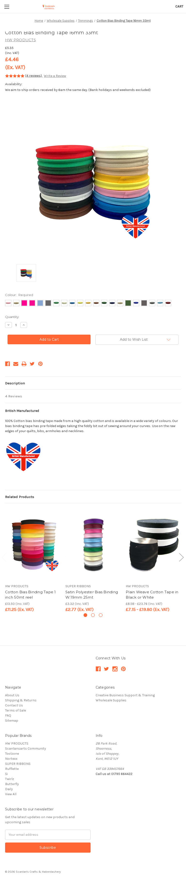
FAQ (8, 715)
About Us (12, 695)
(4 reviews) (34, 76)
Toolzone (12, 754)
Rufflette (12, 769)
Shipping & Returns (21, 700)
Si (6, 774)
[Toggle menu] (6, 6)
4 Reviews (13, 396)
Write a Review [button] (55, 76)
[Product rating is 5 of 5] (14, 76)
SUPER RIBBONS (18, 764)
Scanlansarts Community (25, 748)
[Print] (24, 363)
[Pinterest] (40, 363)
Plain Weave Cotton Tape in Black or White (152, 595)
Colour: (19, 295)
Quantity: (12, 317)
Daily (9, 789)
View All (10, 794)
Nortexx (11, 759)
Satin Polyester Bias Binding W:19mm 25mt (91, 595)
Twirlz (9, 779)
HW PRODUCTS (16, 743)
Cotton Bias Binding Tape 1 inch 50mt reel (30, 595)
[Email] (15, 363)
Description (15, 383)
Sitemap (11, 720)
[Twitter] (32, 363)
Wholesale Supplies (111, 700)
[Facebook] (7, 363)
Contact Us (14, 705)
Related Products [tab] (19, 497)
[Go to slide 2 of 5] (181, 557)
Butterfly (12, 784)
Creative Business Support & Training (125, 695)
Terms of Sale (15, 710)
